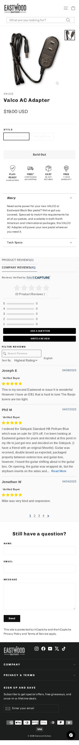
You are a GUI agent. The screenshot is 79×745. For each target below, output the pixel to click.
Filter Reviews (14, 346)
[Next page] (48, 516)
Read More (59, 471)
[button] (39, 198)
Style (8, 129)
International (42, 136)
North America (16, 136)
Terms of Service (38, 633)
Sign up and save (20, 687)
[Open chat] (71, 735)
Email (8, 561)
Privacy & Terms (19, 675)
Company (12, 664)
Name (8, 543)
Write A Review (40, 338)
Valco (8, 93)
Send (12, 618)
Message (10, 579)
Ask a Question (40, 330)
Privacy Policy (12, 633)
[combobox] (40, 20)
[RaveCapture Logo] (38, 277)
